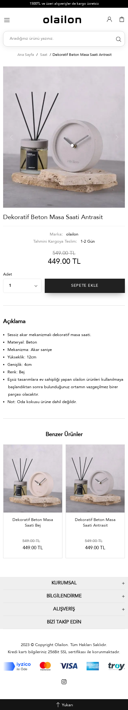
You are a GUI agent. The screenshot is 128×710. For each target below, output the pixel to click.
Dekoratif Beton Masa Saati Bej (32, 523)
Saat (43, 55)
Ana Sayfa (25, 55)
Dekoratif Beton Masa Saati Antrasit (95, 523)
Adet (7, 274)
